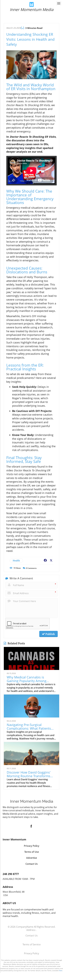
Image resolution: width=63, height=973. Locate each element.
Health (16, 560)
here (60, 970)
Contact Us (31, 935)
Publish (50, 634)
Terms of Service (32, 944)
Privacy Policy (31, 953)
